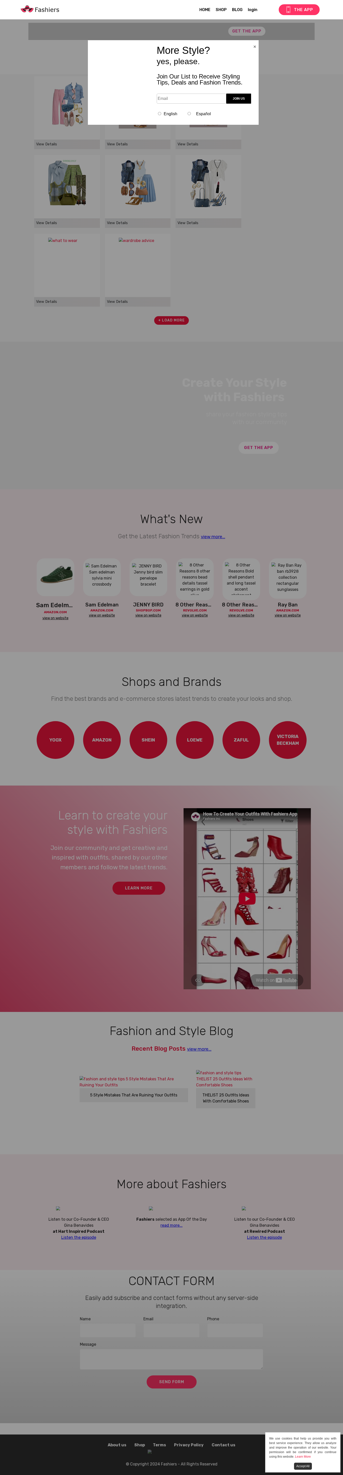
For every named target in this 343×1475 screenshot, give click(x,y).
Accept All (303, 1466)
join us (239, 98)
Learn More (303, 1456)
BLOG (237, 9)
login (252, 9)
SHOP (221, 9)
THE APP (303, 9)
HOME (204, 9)
